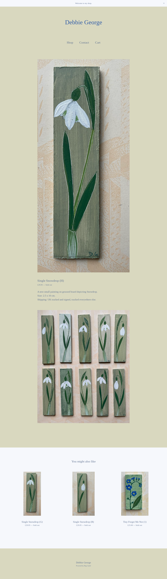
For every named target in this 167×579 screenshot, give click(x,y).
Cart (98, 42)
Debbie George (83, 22)
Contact (84, 42)
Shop (70, 42)
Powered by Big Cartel (83, 566)
